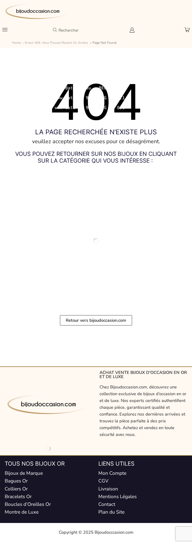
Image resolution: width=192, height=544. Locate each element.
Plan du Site (111, 512)
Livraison (108, 489)
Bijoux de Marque (24, 473)
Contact (106, 504)
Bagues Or (16, 481)
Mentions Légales (117, 496)
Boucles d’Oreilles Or (28, 504)
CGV (103, 481)
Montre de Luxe (22, 512)
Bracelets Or (18, 496)
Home (16, 42)
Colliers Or (16, 489)
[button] (4, 29)
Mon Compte (112, 473)
